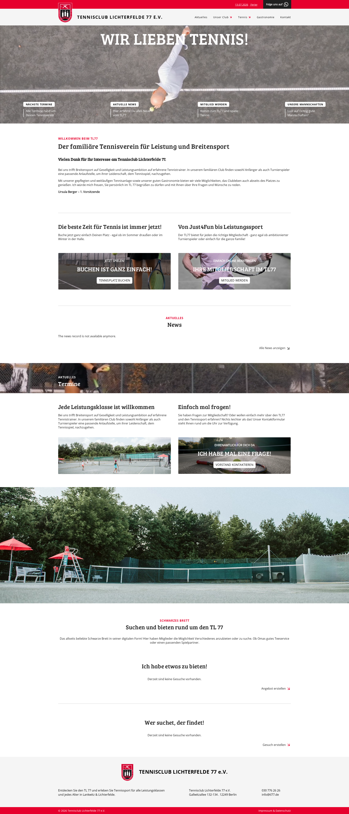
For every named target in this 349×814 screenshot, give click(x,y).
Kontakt (285, 17)
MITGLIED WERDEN (234, 280)
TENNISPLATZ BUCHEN (114, 280)
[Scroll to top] (341, 806)
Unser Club (221, 17)
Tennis (242, 17)
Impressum (265, 810)
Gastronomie (265, 17)
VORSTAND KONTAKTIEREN (234, 465)
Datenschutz (283, 810)
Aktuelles (201, 17)
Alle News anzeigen (272, 348)
